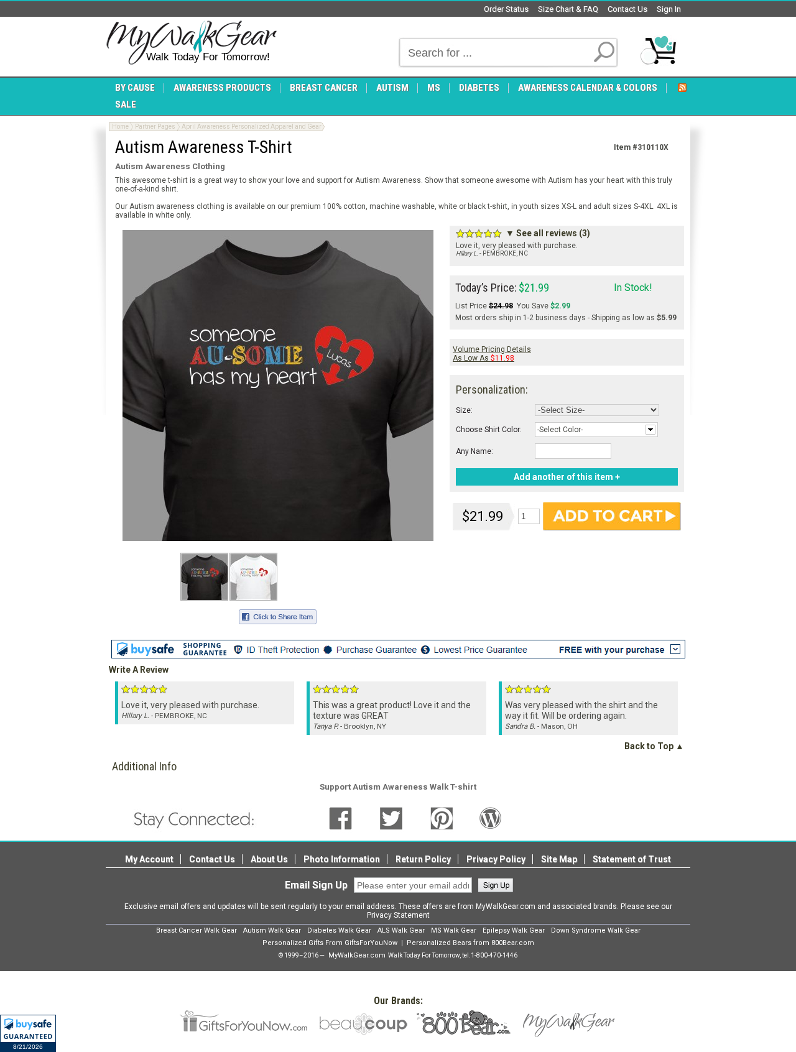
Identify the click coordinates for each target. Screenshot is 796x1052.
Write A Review (139, 670)
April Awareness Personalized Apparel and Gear (252, 126)
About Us (269, 859)
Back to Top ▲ (654, 746)
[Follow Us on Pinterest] (442, 818)
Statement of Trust (632, 859)
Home (120, 126)
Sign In (669, 9)
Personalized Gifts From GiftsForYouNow (329, 943)
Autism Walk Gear (272, 930)
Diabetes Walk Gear (339, 930)
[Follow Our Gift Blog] (491, 818)
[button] (28, 1033)
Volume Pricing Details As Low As (492, 353)
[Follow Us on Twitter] (391, 818)
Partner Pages (155, 126)
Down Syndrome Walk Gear (596, 930)
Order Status (506, 9)
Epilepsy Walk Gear (514, 930)
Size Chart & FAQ (568, 9)
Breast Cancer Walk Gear (196, 930)
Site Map (559, 859)
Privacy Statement (398, 915)
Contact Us (627, 9)
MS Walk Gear (453, 930)
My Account (149, 859)
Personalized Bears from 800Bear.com (470, 943)
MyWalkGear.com (357, 955)
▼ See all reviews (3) (548, 233)
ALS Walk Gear (401, 930)
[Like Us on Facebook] (340, 818)
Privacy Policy (495, 859)
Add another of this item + (567, 477)
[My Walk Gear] (191, 43)
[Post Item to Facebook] (278, 615)
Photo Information (341, 859)
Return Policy (423, 859)
